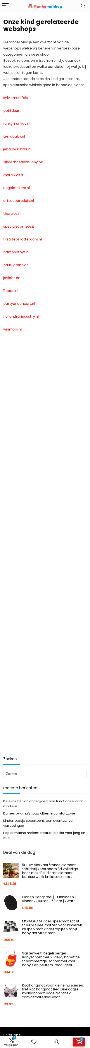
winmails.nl (12, 329)
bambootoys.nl (16, 252)
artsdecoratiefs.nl (18, 200)
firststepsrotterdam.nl (22, 239)
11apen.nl (10, 290)
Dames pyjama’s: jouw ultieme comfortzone (39, 813)
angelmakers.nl (16, 187)
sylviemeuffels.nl (17, 97)
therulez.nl (12, 213)
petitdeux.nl (13, 110)
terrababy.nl (14, 136)
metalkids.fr (13, 174)
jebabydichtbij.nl (17, 149)
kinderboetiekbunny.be (23, 162)
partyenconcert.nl (19, 303)
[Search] (83, 6)
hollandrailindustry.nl (21, 316)
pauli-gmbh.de (16, 265)
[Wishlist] (33, 1042)
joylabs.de (11, 277)
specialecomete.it (18, 226)
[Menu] (5, 6)
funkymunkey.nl (16, 123)
